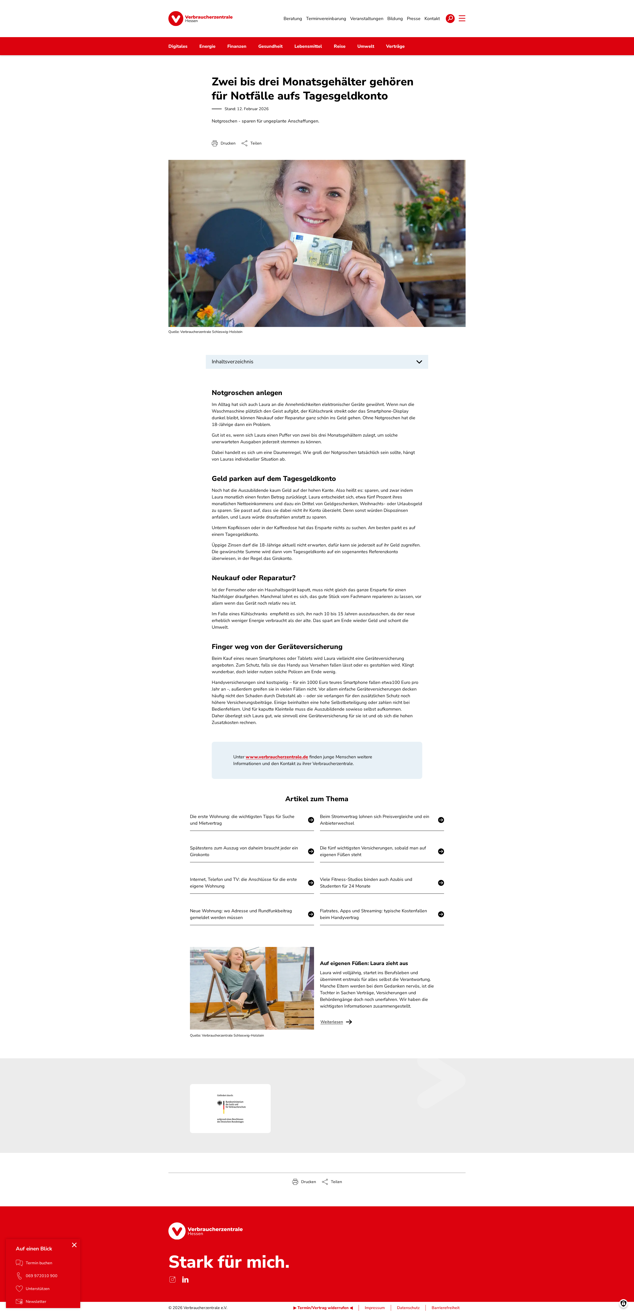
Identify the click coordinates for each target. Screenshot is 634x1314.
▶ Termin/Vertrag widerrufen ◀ (323, 1308)
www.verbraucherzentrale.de (277, 757)
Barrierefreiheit (446, 1308)
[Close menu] (74, 1245)
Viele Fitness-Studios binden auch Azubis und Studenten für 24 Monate (366, 882)
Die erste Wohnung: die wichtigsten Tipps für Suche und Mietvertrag (242, 820)
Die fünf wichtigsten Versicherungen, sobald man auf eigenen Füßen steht (373, 851)
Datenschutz (408, 1308)
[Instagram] (172, 1279)
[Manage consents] (623, 1303)
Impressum (375, 1308)
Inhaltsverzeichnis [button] (232, 361)
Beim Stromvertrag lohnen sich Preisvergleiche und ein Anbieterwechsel (374, 820)
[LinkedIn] (185, 1279)
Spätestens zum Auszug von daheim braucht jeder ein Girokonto (244, 851)
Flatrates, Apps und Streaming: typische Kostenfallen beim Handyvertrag (373, 914)
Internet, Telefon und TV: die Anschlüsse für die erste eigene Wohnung (243, 882)
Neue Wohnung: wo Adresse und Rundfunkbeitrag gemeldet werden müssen (241, 914)
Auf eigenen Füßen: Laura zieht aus (364, 963)
